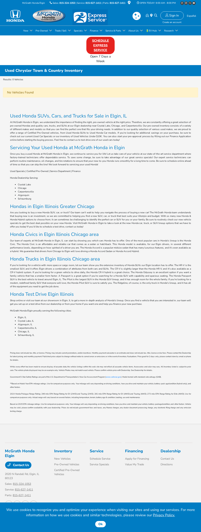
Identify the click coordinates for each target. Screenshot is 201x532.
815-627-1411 (93, 3)
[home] (148, 15)
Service (96, 451)
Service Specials (99, 464)
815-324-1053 (67, 3)
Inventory (63, 451)
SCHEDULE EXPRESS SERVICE (100, 45)
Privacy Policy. (164, 515)
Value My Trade (134, 464)
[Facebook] (182, 3)
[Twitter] (190, 3)
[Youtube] (194, 3)
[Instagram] (186, 3)
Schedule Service (100, 459)
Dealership (171, 451)
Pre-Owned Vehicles (66, 464)
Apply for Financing (137, 459)
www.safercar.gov (113, 377)
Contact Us (20, 465)
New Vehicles (62, 459)
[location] (129, 3)
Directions (167, 464)
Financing (134, 451)
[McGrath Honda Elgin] (38, 15)
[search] (155, 15)
